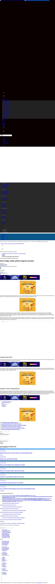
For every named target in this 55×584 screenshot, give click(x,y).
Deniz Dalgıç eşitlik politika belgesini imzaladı (16, 243)
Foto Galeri (4, 209)
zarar (4, 145)
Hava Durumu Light (5, 183)
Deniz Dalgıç (4, 404)
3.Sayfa (3, 233)
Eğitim (3, 237)
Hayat (3, 238)
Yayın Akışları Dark (5, 192)
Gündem (3, 119)
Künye (3, 221)
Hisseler (5, 116)
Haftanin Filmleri (7, 101)
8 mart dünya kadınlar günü (6, 401)
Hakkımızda (4, 222)
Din (2, 236)
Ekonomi (3, 120)
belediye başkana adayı (6, 402)
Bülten (3, 235)
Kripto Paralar (6, 114)
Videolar (3, 230)
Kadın (3, 122)
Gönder (1, 433)
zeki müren (5, 142)
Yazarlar (3, 211)
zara (3, 146)
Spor (3, 121)
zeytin (4, 139)
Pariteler (5, 118)
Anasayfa (2, 243)
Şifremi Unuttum (5, 218)
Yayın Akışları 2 (7, 109)
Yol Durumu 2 (6, 105)
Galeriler (3, 229)
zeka (4, 144)
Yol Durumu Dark (5, 186)
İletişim (3, 220)
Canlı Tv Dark (4, 190)
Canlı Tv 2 (6, 107)
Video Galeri (4, 210)
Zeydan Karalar (5, 140)
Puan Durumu (6, 113)
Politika (3, 239)
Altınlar (5, 117)
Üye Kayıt (4, 217)
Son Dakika (4, 98)
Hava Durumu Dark (5, 184)
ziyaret (4, 137)
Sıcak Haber (4, 213)
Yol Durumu (6, 104)
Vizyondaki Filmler (7, 100)
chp (2, 403)
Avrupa (3, 234)
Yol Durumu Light (5, 185)
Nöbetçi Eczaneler (7, 110)
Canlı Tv (5, 106)
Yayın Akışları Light (5, 191)
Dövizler (5, 115)
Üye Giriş (3, 216)
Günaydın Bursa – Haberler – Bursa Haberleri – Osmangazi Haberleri (14, 253)
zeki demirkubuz (6, 143)
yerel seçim (4, 406)
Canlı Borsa (6, 111)
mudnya (3, 405)
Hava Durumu (6, 102)
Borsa (4, 529)
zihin (4, 138)
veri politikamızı (39, 582)
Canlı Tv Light (4, 187)
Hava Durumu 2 (7, 103)
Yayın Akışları (6, 108)
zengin (4, 141)
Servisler (3, 99)
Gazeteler (3, 125)
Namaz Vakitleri (7, 112)
